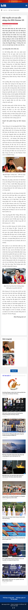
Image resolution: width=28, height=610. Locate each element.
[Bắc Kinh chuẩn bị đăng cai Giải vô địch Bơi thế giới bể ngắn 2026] (14, 522)
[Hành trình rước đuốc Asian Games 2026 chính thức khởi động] (14, 502)
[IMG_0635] (8, 341)
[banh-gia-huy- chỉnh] (8, 354)
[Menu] (27, 5)
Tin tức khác (14, 599)
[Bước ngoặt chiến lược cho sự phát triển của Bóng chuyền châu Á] (14, 564)
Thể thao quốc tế (20, 597)
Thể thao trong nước (7, 23)
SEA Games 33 (15, 23)
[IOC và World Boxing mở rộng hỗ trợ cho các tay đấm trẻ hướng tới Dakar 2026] (14, 543)
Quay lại (14, 371)
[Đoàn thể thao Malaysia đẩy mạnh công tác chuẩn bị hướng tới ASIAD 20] (14, 418)
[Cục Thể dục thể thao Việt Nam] (3, 5)
